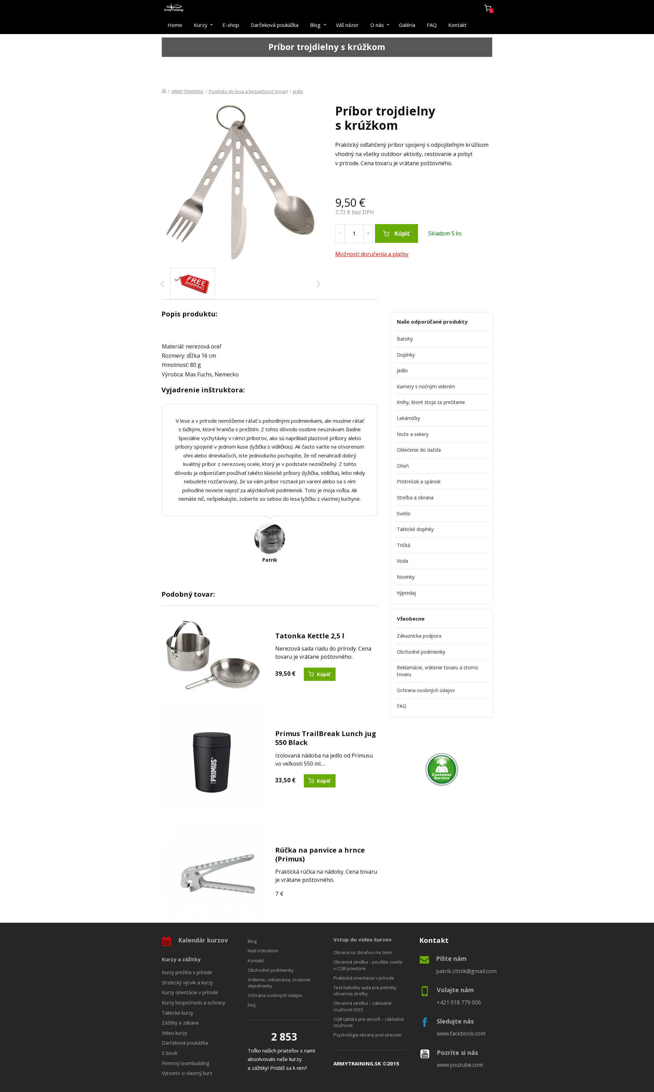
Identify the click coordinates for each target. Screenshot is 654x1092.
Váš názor (347, 24)
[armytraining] (174, 8)
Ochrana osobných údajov (426, 690)
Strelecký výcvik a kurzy (187, 982)
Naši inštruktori (263, 951)
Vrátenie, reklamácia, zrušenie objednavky (279, 983)
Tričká (403, 545)
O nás (377, 24)
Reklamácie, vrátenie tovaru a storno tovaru (437, 670)
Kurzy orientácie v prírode (190, 992)
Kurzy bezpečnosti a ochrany (193, 1002)
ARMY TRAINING (187, 91)
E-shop (230, 24)
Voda (402, 561)
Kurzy (200, 24)
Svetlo (403, 513)
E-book (169, 1053)
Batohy (405, 339)
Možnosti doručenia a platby (371, 254)
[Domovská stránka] (164, 91)
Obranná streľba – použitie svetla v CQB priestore (367, 965)
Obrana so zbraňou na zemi (362, 952)
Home (175, 24)
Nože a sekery (413, 434)
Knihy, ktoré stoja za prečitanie (431, 402)
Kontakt (457, 24)
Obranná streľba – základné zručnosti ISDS (362, 1006)
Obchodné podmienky (421, 652)
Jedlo (298, 91)
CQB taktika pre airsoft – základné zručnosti (368, 1022)
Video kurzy (174, 1033)
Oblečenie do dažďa (419, 450)
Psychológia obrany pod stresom (367, 1035)
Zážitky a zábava (180, 1022)
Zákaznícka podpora (419, 636)
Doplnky (406, 355)
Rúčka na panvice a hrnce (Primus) (320, 854)
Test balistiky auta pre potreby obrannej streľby (364, 990)
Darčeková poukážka (274, 24)
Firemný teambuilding (185, 1063)
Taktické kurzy (177, 1013)
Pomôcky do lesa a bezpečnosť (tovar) (248, 91)
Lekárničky (408, 418)
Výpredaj (406, 593)
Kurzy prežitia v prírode (187, 972)
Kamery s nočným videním (426, 386)
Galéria (407, 24)
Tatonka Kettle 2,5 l (309, 635)
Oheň (403, 466)
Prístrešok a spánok (418, 481)
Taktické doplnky (415, 529)
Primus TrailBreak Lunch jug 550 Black (325, 738)
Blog (315, 24)
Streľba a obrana (415, 497)
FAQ (432, 24)
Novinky (406, 577)
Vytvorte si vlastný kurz (187, 1073)
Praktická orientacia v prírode (363, 978)
